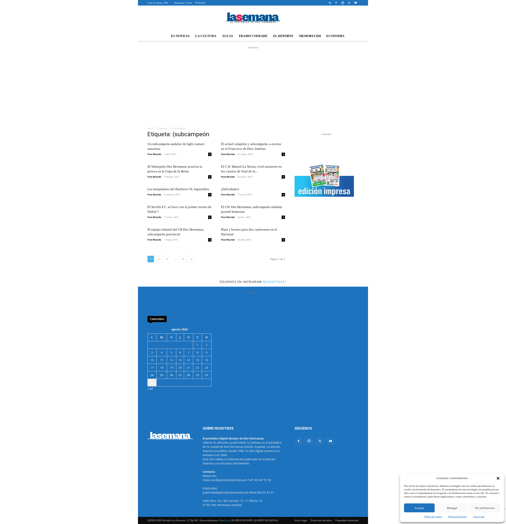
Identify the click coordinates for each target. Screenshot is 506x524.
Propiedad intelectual (347, 520)
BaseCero (224, 520)
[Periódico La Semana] (253, 19)
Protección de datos (321, 520)
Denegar (452, 508)
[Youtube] (356, 3)
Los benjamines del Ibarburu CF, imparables (178, 189)
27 (180, 375)
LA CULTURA (205, 36)
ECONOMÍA (335, 36)
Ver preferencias (485, 508)
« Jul (150, 388)
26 (171, 375)
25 (161, 375)
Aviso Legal (478, 516)
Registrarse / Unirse (183, 3)
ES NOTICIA (180, 36)
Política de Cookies (433, 516)
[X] (349, 3)
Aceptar (419, 508)
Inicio (150, 128)
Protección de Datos (457, 516)
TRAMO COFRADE (253, 36)
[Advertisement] (253, 92)
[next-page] (191, 259)
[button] (498, 478)
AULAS (227, 36)
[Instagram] (343, 3)
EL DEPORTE (283, 36)
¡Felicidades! (230, 189)
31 (152, 382)
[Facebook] (336, 3)
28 (188, 375)
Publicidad (200, 3)
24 (152, 375)
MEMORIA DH (310, 36)
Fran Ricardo (154, 154)
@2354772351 (275, 282)
